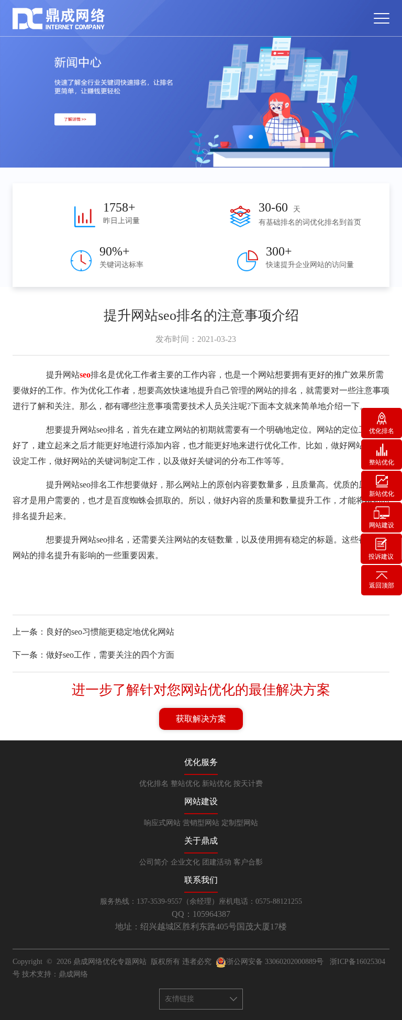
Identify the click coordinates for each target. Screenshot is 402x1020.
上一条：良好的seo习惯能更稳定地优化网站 (93, 631)
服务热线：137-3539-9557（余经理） (159, 901)
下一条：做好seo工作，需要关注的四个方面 (93, 654)
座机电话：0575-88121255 (260, 901)
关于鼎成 (201, 840)
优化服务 (201, 762)
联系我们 (201, 879)
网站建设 (201, 801)
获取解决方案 (201, 718)
